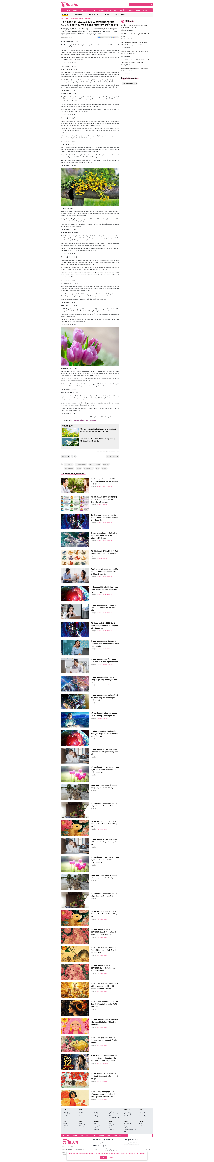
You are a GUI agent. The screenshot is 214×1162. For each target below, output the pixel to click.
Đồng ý (103, 1157)
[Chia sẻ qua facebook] (72, 456)
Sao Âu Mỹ (67, 1116)
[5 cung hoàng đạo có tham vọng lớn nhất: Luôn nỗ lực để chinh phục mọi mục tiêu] (75, 647)
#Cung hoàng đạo (102, 718)
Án (64, 1128)
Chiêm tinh (78, 15)
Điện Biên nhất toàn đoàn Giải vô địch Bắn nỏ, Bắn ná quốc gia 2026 (134, 44)
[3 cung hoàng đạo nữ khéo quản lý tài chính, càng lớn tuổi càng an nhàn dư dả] (75, 702)
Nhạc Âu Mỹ (142, 1116)
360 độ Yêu (97, 1116)
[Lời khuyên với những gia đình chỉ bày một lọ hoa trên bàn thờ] (75, 810)
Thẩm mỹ (81, 1126)
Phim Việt (126, 1112)
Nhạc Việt (142, 1112)
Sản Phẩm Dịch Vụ (129, 1124)
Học (87, 10)
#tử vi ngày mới (102, 829)
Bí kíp (110, 1116)
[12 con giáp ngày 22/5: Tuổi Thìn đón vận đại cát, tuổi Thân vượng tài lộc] (75, 828)
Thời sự (66, 1126)
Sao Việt (66, 1112)
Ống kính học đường (114, 1118)
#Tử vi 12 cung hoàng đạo (105, 487)
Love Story (97, 1114)
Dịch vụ (126, 1128)
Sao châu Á (67, 1114)
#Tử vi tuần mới (102, 505)
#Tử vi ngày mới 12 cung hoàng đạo (76, 18)
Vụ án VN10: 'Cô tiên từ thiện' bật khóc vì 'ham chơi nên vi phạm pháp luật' (135, 61)
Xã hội (110, 1128)
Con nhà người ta (113, 1114)
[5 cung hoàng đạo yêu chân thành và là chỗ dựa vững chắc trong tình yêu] (75, 756)
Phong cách (82, 1114)
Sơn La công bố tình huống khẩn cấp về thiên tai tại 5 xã (134, 70)
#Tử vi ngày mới (102, 937)
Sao (68, 10)
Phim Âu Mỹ (127, 1114)
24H (94, 10)
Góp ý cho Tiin (113, 456)
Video (130, 10)
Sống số (126, 1126)
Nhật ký (96, 1112)
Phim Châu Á (127, 1116)
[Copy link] (75, 456)
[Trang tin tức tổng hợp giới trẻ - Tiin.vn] (69, 4)
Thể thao (111, 1129)
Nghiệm (122, 10)
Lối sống (81, 1112)
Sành (138, 10)
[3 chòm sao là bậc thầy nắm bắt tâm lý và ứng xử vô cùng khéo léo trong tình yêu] (75, 738)
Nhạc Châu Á (143, 1114)
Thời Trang (82, 1124)
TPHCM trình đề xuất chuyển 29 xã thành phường (135, 35)
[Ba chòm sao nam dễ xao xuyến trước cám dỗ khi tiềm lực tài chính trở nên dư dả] (75, 521)
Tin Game (142, 1124)
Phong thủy (119, 15)
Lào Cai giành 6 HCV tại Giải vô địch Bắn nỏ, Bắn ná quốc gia (135, 52)
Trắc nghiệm (93, 15)
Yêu (82, 10)
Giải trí (110, 1126)
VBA (80, 1118)
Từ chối (110, 1157)
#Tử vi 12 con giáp (102, 1063)
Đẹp (115, 10)
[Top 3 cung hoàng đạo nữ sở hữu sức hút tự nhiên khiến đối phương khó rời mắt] (75, 485)
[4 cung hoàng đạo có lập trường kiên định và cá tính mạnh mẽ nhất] (75, 666)
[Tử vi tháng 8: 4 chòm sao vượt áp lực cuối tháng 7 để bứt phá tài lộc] (75, 720)
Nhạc (109, 10)
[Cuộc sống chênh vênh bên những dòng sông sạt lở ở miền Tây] (75, 792)
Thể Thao (66, 1124)
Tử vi (107, 15)
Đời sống (111, 1124)
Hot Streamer (143, 1126)
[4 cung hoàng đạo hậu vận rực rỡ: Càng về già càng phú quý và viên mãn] (75, 683)
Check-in (81, 1116)
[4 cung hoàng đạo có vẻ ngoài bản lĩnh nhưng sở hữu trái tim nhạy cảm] (75, 611)
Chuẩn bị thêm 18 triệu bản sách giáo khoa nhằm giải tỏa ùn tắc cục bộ (134, 26)
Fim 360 (101, 10)
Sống (75, 10)
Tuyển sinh (112, 1112)
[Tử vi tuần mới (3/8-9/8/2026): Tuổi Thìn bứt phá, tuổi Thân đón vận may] (75, 557)
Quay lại (66, 456)
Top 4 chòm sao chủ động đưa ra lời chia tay (83, 420)
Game (145, 10)
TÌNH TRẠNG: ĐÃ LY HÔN (129, 83)
